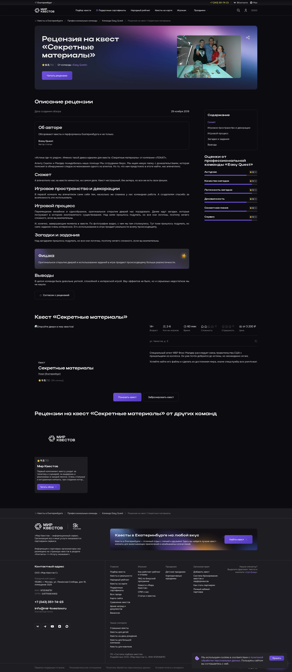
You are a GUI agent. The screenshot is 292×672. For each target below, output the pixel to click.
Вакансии (115, 612)
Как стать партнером (204, 585)
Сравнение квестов (120, 602)
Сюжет (212, 122)
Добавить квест (201, 571)
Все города (116, 594)
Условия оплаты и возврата (169, 667)
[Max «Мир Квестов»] (67, 626)
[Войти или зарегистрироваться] (246, 10)
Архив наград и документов (118, 607)
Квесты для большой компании (120, 641)
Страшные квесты (119, 628)
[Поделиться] (248, 37)
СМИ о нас (143, 592)
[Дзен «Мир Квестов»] (60, 626)
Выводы (212, 144)
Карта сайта (116, 598)
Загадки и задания (218, 139)
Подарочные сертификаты (112, 10)
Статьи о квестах (147, 595)
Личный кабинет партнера (201, 590)
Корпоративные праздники (174, 577)
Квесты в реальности (121, 575)
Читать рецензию (57, 75)
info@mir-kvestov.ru (50, 608)
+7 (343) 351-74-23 (49, 602)
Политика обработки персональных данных (128, 667)
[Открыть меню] (254, 10)
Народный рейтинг (140, 10)
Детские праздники (175, 571)
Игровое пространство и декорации (229, 127)
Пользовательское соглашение (85, 667)
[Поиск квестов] (238, 10)
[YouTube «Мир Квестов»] (52, 626)
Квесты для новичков (121, 646)
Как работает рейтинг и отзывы (149, 573)
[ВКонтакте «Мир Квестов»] (38, 626)
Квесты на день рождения (123, 636)
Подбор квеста (83, 10)
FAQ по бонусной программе (146, 580)
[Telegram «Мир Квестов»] (45, 626)
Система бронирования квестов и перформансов (205, 578)
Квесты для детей (119, 632)
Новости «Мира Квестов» (146, 586)
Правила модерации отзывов (49, 667)
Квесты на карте (163, 10)
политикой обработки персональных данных (232, 659)
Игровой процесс (218, 133)
